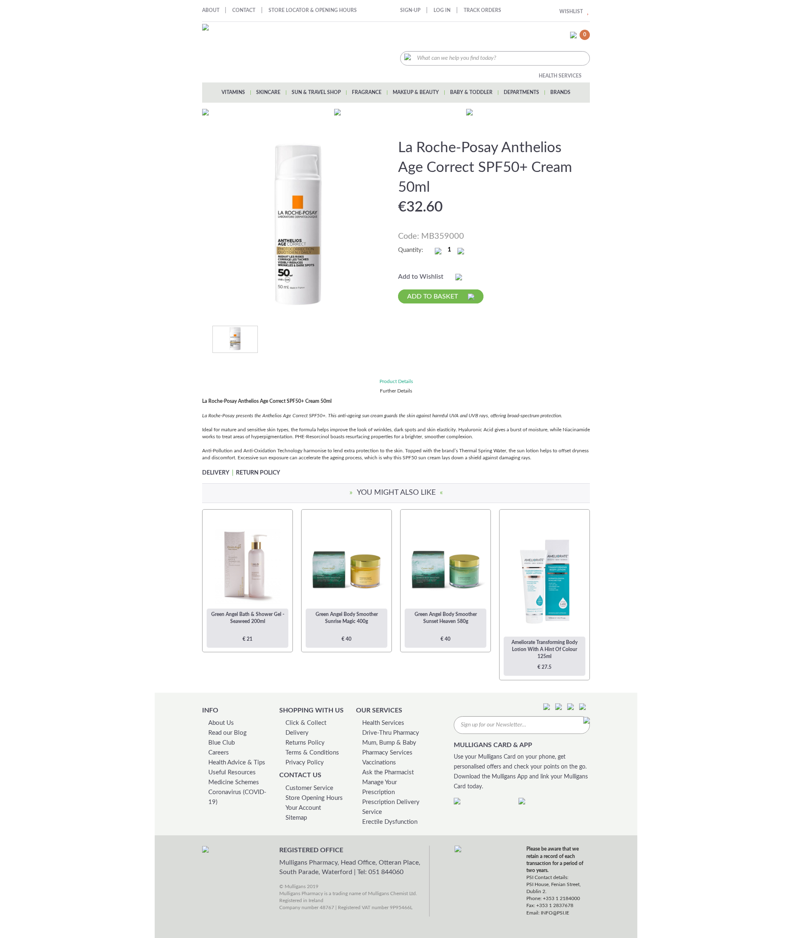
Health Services (560, 75)
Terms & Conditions (312, 753)
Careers (218, 753)
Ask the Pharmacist (388, 772)
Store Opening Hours (314, 798)
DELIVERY (215, 473)
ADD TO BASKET (433, 296)
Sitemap (296, 818)
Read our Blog (227, 733)
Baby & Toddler (471, 92)
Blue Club (221, 743)
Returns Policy (305, 743)
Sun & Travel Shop (316, 92)
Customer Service (309, 788)
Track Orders (482, 10)
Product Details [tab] (396, 381)
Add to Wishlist (421, 276)
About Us (221, 723)
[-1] (438, 251)
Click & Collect (305, 723)
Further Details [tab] (396, 390)
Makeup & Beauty (416, 92)
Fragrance (367, 92)
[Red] (235, 338)
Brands (560, 92)
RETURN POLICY (258, 473)
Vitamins (233, 92)
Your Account (303, 808)
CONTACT (243, 10)
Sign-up (410, 10)
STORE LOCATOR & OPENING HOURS (313, 10)
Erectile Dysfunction (389, 822)
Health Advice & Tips (236, 762)
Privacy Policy (304, 762)
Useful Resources (232, 772)
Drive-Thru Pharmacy (390, 733)
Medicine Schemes (233, 782)
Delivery (297, 733)
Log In (442, 10)
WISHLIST (571, 11)
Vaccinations (379, 762)
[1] (460, 251)
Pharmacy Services (387, 753)
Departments (521, 92)
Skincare (268, 92)
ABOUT (211, 10)
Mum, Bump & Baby (389, 743)
